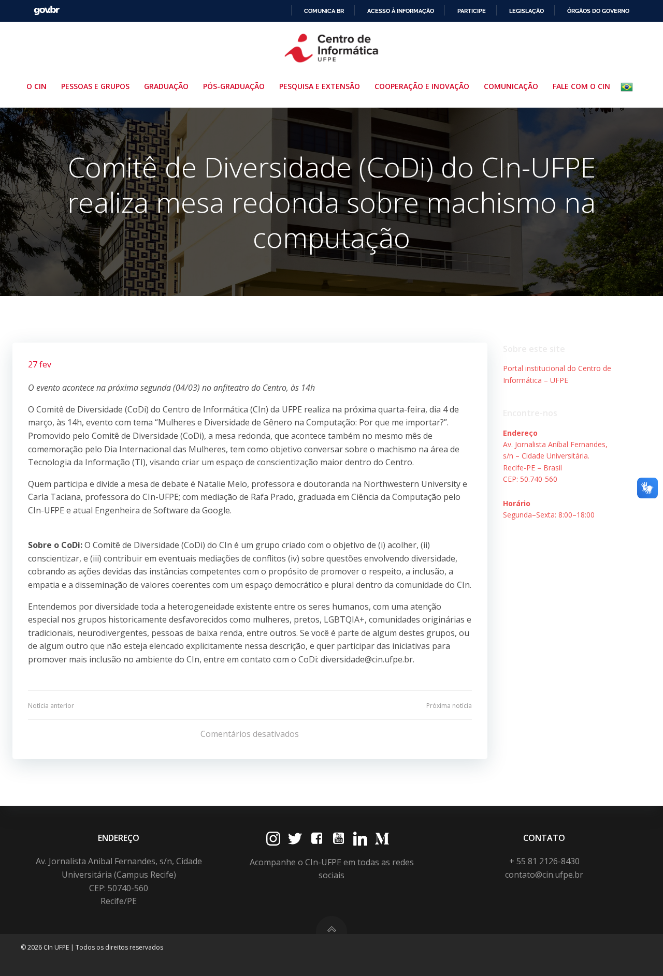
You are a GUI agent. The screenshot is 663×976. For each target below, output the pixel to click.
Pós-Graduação (234, 86)
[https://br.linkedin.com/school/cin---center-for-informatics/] (360, 839)
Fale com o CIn (581, 86)
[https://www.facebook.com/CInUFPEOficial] (317, 839)
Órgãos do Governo (598, 10)
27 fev (39, 364)
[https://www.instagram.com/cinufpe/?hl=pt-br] (273, 839)
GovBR (47, 11)
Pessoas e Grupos (95, 86)
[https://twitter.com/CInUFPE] (295, 839)
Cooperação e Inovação (421, 86)
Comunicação (511, 86)
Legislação (526, 10)
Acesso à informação (400, 10)
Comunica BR (324, 10)
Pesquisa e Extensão (319, 86)
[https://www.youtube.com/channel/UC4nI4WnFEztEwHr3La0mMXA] (338, 839)
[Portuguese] (629, 87)
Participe (471, 10)
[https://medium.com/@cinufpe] (382, 839)
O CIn (36, 86)
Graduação (166, 86)
